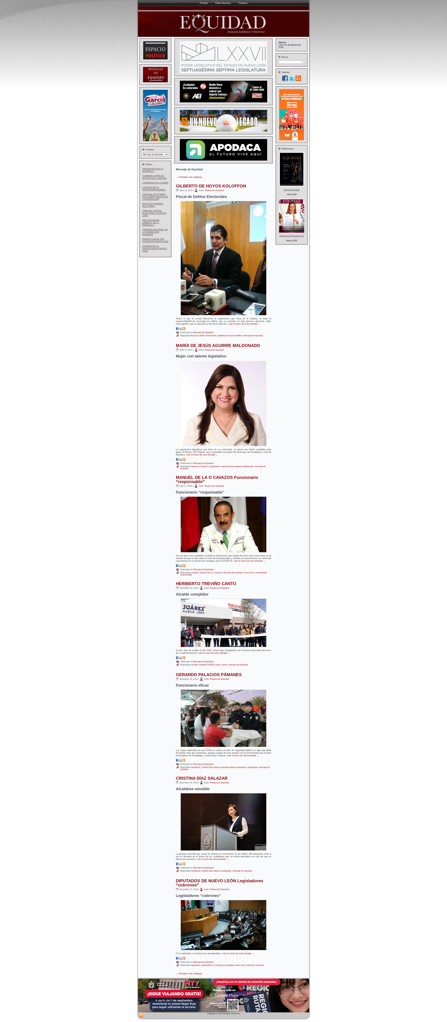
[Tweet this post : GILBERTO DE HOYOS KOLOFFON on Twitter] (180, 329)
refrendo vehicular (255, 965)
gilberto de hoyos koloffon (230, 335)
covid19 (195, 572)
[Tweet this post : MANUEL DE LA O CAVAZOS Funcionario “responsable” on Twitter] (180, 566)
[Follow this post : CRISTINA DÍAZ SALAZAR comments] (183, 864)
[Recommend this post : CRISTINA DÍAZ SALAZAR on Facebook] (177, 864)
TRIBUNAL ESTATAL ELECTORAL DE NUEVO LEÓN (154, 213)
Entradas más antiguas (189, 177)
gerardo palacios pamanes (234, 767)
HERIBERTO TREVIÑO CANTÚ (206, 583)
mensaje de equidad (253, 335)
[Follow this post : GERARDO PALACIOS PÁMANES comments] (183, 761)
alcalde (194, 665)
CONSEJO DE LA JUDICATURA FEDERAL (154, 188)
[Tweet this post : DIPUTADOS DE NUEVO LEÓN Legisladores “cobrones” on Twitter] (180, 959)
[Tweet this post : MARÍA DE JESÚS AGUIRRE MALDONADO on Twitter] (180, 460)
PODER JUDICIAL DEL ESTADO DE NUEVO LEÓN (155, 240)
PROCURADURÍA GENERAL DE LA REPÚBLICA (151, 222)
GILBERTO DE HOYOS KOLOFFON (211, 186)
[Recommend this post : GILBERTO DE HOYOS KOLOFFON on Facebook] (177, 329)
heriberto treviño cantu (209, 665)
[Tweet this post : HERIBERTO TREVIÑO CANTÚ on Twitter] (180, 658)
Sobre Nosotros (223, 3)
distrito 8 (204, 466)
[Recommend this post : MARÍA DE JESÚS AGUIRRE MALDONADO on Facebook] (177, 460)
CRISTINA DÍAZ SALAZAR (202, 778)
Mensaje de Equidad (203, 332)
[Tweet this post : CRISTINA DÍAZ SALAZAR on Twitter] (180, 864)
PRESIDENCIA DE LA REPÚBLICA (152, 170)
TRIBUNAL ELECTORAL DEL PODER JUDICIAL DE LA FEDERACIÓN (155, 197)
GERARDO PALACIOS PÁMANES (209, 674)
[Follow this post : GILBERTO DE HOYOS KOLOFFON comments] (183, 329)
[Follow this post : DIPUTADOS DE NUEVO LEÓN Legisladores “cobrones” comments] (183, 959)
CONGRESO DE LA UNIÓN (155, 183)
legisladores (207, 965)
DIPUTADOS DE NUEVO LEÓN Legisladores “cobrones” (219, 882)
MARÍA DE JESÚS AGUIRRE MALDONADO (218, 345)
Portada (204, 3)
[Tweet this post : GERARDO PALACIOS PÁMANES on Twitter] (180, 761)
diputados (195, 965)
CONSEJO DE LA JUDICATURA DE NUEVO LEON (154, 248)
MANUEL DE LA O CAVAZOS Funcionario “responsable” (217, 479)
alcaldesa (195, 767)
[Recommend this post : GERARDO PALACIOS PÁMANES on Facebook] (177, 761)
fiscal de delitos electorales (204, 335)
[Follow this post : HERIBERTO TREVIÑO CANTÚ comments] (183, 658)
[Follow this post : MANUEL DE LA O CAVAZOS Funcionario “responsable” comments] (183, 566)
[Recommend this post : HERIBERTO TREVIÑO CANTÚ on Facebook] (177, 658)
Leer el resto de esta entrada (244, 323)
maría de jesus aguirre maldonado (237, 466)
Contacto (242, 3)
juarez (224, 665)
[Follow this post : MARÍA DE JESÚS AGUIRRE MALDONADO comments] (183, 460)
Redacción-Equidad (214, 190)
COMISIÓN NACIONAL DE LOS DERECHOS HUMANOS (155, 232)
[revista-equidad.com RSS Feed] (141, 1015)
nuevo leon (249, 572)
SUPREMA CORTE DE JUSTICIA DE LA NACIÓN (154, 177)
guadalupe (215, 466)
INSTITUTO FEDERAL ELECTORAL (152, 205)
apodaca (195, 466)
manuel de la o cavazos (211, 572)
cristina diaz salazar (210, 767)
